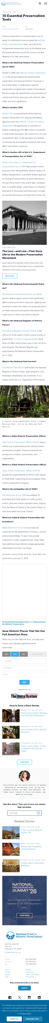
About (7, 970)
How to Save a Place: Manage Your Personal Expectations (34, 714)
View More (24, 762)
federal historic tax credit (16, 528)
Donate (28, 970)
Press (6, 977)
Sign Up (24, 988)
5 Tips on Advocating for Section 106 (31, 831)
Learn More (24, 916)
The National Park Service (13, 367)
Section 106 (7, 113)
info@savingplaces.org (13, 952)
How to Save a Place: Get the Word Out (33, 730)
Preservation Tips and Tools (10, 29)
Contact (7, 972)
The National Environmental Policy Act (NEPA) (22, 294)
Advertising (30, 972)
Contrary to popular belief (25, 339)
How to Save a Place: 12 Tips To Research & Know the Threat (33, 748)
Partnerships (30, 977)
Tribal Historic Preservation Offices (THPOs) (21, 471)
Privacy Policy (26, 1013)
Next (24, 682)
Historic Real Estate (32, 974)
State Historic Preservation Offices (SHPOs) (21, 442)
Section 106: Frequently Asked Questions (31, 847)
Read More (9, 276)
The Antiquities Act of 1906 (14, 495)
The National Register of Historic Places (19, 331)
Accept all (14, 1019)
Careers (7, 974)
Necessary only (32, 1019)
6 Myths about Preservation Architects (32, 864)
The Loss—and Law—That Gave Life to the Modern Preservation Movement (22, 254)
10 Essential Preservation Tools (15, 622)
